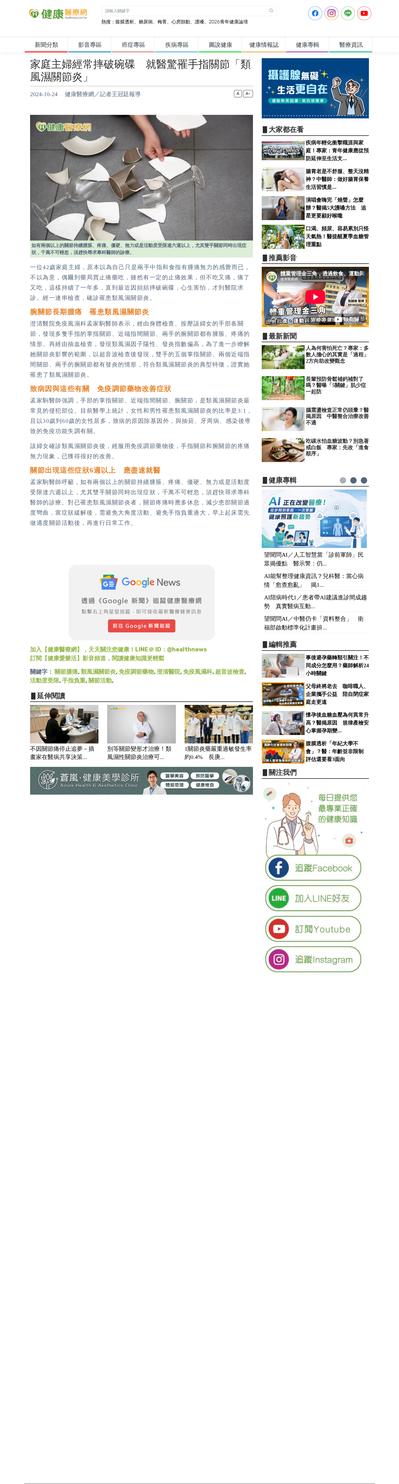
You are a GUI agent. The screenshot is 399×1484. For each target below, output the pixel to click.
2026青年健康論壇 (228, 22)
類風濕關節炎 (98, 671)
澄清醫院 (168, 671)
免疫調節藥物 (136, 671)
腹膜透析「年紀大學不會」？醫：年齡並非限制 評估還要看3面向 (337, 751)
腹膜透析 (124, 22)
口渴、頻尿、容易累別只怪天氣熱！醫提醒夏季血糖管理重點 (337, 236)
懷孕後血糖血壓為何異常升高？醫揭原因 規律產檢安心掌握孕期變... (337, 723)
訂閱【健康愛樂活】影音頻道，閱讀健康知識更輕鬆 (97, 658)
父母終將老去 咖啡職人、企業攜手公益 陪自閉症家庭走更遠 (337, 694)
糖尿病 (146, 22)
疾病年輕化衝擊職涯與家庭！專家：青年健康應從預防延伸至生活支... (337, 150)
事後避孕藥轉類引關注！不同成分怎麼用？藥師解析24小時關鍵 (337, 665)
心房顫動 (180, 22)
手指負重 (74, 680)
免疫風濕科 (197, 671)
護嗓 (199, 22)
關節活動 (100, 680)
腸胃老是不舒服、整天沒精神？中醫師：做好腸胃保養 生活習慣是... (340, 179)
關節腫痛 (66, 671)
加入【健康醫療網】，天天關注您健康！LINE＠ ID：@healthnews (118, 649)
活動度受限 (44, 680)
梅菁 (162, 22)
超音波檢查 (229, 671)
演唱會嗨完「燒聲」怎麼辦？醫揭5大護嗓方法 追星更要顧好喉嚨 (336, 208)
